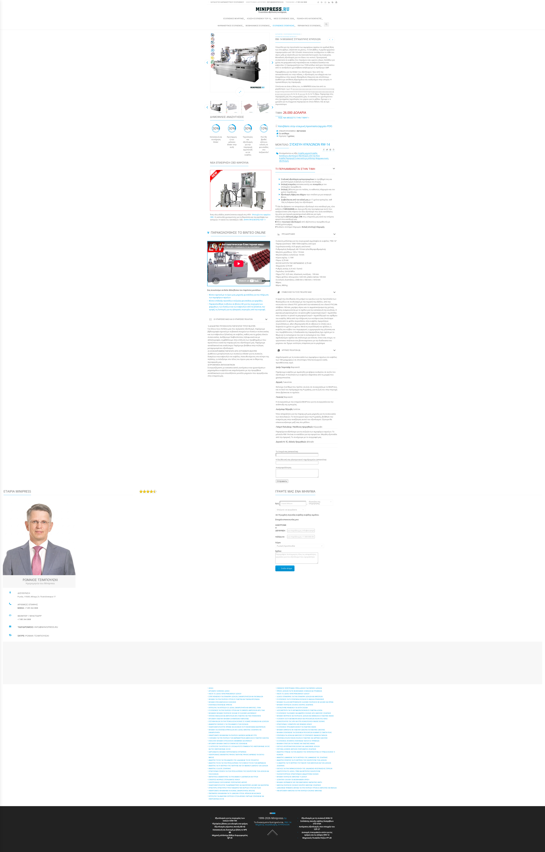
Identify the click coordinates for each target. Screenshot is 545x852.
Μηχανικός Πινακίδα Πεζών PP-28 (316, 838)
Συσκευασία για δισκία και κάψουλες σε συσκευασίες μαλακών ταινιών (302, 735)
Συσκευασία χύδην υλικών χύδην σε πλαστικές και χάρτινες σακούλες (302, 738)
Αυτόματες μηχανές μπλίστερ (285, 37)
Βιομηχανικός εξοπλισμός (258, 25)
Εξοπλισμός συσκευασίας (283, 25)
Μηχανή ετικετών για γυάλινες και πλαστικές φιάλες (296, 744)
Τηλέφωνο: (296, 2)
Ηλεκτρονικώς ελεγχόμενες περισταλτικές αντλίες (228, 782)
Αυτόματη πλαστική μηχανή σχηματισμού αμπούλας (229, 719)
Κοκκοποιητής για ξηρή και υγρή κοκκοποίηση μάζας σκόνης (301, 721)
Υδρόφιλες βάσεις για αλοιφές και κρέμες (230, 823)
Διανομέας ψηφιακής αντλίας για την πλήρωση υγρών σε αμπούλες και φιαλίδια (307, 788)
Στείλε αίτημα (286, 568)
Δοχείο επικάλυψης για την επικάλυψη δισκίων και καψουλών (300, 697)
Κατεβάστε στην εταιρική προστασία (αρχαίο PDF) (305, 126)
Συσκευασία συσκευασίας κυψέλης (220, 705)
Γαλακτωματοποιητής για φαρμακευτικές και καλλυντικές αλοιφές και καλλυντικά (239, 785)
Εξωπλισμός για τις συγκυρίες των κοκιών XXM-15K (230, 819)
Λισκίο (211, 688)
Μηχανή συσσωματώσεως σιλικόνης (222, 702)
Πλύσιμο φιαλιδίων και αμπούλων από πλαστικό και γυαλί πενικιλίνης (235, 716)
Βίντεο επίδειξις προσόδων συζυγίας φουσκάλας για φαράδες (236, 300)
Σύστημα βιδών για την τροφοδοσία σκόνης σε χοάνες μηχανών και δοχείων (239, 721)
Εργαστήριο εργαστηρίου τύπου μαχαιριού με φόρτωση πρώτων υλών (235, 788)
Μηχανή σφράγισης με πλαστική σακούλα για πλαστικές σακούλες (301, 730)
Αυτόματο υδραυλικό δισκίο (219, 691)
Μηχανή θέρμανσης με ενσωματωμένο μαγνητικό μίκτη (299, 782)
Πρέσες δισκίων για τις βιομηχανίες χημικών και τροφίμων (299, 691)
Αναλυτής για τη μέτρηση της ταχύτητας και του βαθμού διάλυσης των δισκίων (238, 766)
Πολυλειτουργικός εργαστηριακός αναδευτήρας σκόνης (298, 774)
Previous (207, 62)
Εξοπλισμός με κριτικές (233, 18)
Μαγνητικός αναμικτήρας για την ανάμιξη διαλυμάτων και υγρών (233, 777)
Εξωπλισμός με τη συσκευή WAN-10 (317, 818)
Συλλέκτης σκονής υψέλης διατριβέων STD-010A (317, 822)
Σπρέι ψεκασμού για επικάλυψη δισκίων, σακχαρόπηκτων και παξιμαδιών (236, 697)
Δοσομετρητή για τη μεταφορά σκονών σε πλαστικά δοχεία (299, 710)
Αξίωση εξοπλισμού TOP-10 (259, 18)
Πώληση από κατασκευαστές (309, 18)
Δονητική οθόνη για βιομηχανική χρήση (293, 780)
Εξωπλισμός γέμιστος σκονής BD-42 (230, 826)
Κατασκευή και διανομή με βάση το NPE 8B (230, 831)
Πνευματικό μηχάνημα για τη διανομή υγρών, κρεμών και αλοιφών (235, 793)
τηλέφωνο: (280, 536)
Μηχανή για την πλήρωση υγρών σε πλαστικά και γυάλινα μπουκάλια (234, 699)
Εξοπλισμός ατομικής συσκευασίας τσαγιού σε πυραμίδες (298, 741)
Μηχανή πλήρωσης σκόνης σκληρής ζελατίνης (295, 705)
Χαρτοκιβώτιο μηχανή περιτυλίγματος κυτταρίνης (227, 752)
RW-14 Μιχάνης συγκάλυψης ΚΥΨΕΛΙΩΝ (273, 823)
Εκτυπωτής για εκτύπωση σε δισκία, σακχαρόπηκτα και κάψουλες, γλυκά (235, 708)
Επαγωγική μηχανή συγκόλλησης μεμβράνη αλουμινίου (230, 741)
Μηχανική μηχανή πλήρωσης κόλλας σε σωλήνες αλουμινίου (232, 713)
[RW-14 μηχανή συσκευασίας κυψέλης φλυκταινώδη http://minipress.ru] (240, 62)
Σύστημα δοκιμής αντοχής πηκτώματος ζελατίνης (296, 749)
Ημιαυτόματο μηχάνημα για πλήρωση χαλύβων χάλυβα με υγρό (233, 735)
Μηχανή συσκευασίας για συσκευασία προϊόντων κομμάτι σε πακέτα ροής (304, 732)
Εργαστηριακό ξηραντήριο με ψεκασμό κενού (294, 724)
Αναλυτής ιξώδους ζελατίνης (220, 769)
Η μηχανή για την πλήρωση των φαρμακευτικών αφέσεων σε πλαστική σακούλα (239, 738)
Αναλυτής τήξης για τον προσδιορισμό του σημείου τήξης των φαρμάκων (237, 763)
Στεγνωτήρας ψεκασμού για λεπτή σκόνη (292, 708)
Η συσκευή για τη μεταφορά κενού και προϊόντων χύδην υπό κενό (302, 719)
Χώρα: (281, 544)
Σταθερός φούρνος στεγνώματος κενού (224, 780)
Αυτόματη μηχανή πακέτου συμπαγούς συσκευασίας (228, 744)
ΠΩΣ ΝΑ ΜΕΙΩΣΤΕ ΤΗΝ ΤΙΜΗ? (293, 117)
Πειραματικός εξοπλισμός (309, 25)
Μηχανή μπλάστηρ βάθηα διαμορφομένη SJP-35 (230, 836)
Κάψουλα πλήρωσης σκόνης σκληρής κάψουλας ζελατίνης (299, 785)
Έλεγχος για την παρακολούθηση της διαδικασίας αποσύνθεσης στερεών (304, 769)
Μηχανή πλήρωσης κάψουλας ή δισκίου (292, 777)
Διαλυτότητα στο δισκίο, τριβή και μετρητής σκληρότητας (298, 771)
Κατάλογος (278, 34)
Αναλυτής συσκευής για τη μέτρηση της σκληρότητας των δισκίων (302, 760)
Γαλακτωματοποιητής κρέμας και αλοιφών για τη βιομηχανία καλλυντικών (237, 727)
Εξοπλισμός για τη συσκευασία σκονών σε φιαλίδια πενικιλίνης (300, 699)
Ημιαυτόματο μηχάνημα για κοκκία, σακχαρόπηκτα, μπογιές (232, 791)
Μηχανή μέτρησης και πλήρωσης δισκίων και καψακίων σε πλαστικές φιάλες (305, 716)
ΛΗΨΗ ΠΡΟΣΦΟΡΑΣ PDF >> (255, 220)
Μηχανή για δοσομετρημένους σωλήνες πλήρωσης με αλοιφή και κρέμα (305, 702)
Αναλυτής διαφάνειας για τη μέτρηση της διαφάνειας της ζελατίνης (302, 757)
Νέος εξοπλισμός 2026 (284, 18)
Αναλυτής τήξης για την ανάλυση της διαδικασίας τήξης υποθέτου (234, 760)
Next (272, 62)
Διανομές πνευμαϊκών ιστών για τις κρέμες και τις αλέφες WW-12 (317, 833)
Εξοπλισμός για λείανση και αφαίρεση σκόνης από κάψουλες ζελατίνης (304, 713)
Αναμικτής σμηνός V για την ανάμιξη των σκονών (228, 724)
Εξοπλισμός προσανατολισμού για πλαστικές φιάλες (296, 727)
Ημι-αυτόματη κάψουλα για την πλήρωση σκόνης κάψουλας (299, 791)
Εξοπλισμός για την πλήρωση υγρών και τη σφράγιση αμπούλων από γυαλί (237, 710)
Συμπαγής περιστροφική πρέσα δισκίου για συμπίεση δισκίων (299, 688)
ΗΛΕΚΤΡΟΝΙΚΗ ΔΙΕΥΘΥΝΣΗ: (265, 2)
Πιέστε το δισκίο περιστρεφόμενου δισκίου (225, 694)
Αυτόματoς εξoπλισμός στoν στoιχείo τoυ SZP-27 (317, 827)
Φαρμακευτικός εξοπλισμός (230, 25)
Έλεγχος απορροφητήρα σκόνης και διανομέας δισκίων (298, 746)
